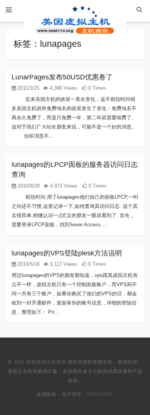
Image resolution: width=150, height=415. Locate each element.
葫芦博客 (72, 394)
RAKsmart (100, 394)
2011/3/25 (27, 88)
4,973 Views (62, 186)
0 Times (96, 88)
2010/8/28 (28, 186)
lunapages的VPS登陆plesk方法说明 (67, 253)
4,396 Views (62, 88)
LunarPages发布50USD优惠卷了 (62, 77)
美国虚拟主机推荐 (46, 362)
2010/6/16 (28, 264)
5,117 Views (62, 264)
